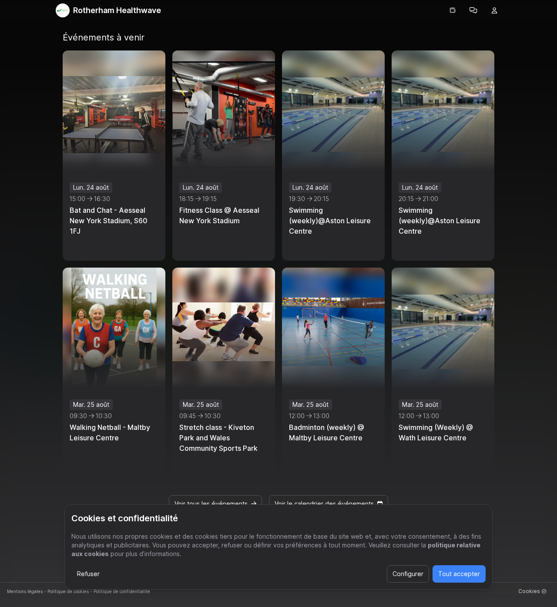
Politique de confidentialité (122, 591)
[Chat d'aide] (473, 10)
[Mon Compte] (494, 10)
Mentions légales (25, 591)
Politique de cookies (68, 591)
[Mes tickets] (453, 10)
